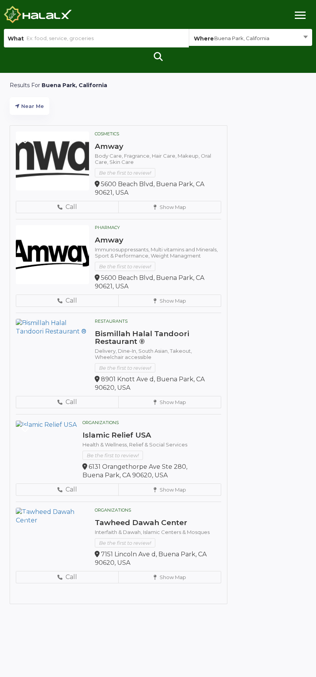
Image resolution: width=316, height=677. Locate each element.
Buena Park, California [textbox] (241, 38)
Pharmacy (107, 227)
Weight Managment (176, 256)
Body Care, (109, 156)
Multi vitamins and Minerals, (184, 249)
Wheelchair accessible (123, 357)
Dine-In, (128, 351)
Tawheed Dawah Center (141, 522)
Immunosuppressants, (123, 249)
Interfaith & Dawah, (119, 532)
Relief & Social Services (158, 444)
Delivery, (106, 351)
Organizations (100, 422)
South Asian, (154, 351)
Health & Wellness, (105, 444)
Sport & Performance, (123, 256)
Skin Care (121, 162)
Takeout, (181, 351)
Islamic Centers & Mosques (176, 532)
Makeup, (189, 156)
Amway (109, 146)
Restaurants (111, 321)
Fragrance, (138, 156)
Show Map (172, 207)
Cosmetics (107, 133)
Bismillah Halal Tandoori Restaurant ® (142, 337)
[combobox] (250, 38)
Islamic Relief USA (116, 435)
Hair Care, (165, 156)
